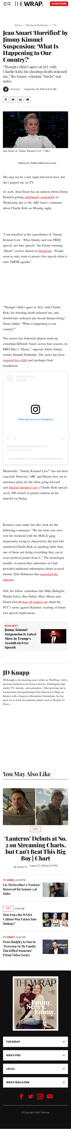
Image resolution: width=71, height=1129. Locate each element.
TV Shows (9, 880)
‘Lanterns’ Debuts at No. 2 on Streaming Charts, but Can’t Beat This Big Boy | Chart (35, 848)
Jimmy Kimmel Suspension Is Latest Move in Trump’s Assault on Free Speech (20, 638)
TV (55, 25)
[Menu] (7, 4)
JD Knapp (15, 89)
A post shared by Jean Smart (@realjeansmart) (35, 458)
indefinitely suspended (39, 197)
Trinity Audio (36, 163)
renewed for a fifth (15, 360)
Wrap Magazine (18, 1082)
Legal (10, 1068)
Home (18, 25)
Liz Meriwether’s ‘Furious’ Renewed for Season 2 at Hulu (21, 889)
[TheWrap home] (28, 4)
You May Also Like (27, 774)
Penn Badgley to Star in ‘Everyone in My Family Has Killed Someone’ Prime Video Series (19, 948)
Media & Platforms (37, 25)
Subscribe (59, 3)
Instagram (45, 250)
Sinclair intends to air (23, 487)
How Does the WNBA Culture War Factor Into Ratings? (19, 919)
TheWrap (13, 1041)
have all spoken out (35, 602)
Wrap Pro (13, 1055)
